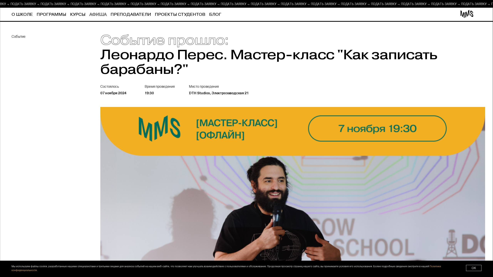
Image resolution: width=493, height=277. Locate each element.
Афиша (98, 14)
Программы (51, 14)
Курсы (78, 14)
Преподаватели (131, 14)
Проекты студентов (180, 14)
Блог (215, 14)
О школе (22, 14)
